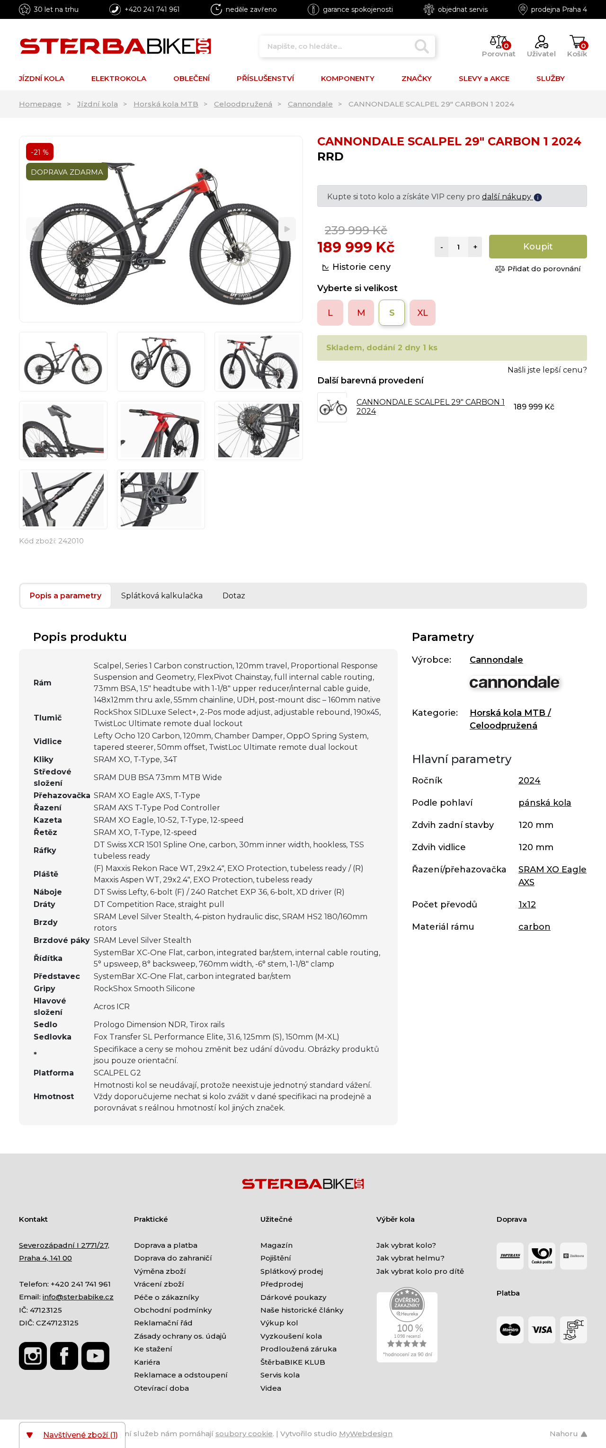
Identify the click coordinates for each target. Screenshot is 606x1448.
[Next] (287, 229)
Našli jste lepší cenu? (547, 369)
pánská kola (544, 803)
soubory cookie (244, 1433)
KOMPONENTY (347, 78)
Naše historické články (301, 1310)
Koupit (538, 246)
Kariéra (147, 1362)
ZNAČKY (416, 78)
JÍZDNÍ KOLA (41, 78)
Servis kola (280, 1374)
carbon (534, 927)
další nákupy (507, 196)
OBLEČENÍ (191, 78)
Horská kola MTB (166, 103)
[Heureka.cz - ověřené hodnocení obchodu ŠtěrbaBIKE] (407, 1324)
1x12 (527, 904)
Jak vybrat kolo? (406, 1245)
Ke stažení (153, 1348)
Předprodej (281, 1283)
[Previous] (35, 229)
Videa (270, 1388)
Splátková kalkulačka (162, 595)
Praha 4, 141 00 (45, 1257)
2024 (529, 780)
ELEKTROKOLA (118, 78)
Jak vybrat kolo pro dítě (420, 1271)
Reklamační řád (163, 1322)
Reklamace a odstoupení (181, 1374)
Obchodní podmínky (173, 1310)
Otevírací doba (161, 1388)
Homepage (40, 103)
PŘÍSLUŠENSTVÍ (265, 78)
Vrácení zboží (159, 1283)
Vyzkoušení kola (291, 1336)
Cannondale (310, 103)
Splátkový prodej (291, 1271)
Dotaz (234, 595)
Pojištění (275, 1257)
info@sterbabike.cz (78, 1296)
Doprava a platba (165, 1245)
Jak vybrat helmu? (410, 1257)
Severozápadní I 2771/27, (64, 1245)
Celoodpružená (243, 103)
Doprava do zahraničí (173, 1257)
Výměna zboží (160, 1271)
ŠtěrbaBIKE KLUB (292, 1362)
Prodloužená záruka (298, 1348)
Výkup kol (279, 1322)
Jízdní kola (97, 103)
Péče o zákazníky (166, 1297)
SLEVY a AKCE (484, 78)
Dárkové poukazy (293, 1297)
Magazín (276, 1245)
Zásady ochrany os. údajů (180, 1336)
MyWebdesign (365, 1433)
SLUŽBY (550, 78)
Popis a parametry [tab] (65, 595)
